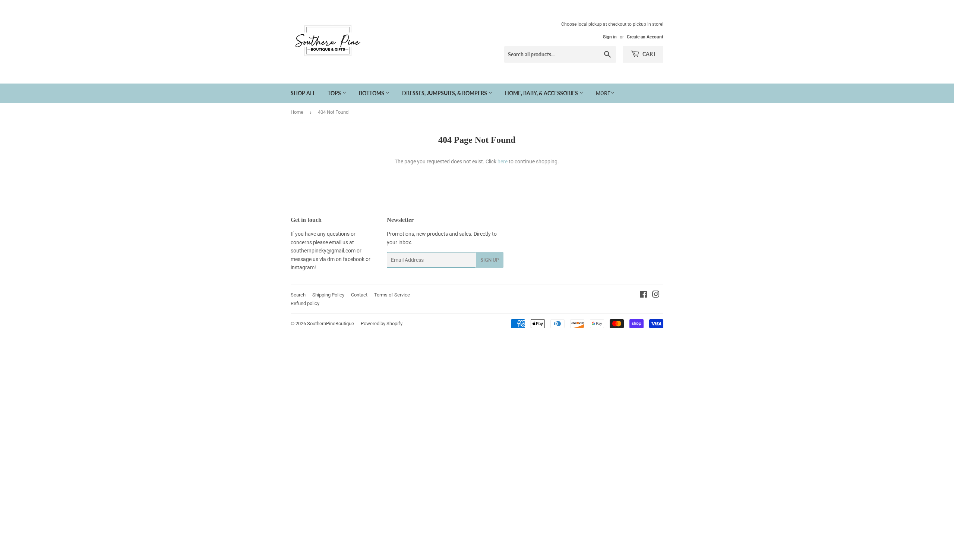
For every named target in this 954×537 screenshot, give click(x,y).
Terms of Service (392, 295)
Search (298, 295)
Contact (359, 295)
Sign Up (490, 260)
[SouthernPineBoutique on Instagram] (656, 295)
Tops (335, 93)
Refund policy (305, 303)
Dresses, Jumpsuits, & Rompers (445, 93)
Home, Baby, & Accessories (542, 93)
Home (297, 112)
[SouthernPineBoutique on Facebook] (643, 295)
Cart (648, 54)
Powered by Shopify (381, 323)
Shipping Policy (328, 295)
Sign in (610, 37)
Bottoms (372, 93)
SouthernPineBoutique (330, 323)
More (603, 93)
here (502, 161)
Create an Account (645, 37)
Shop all (303, 93)
